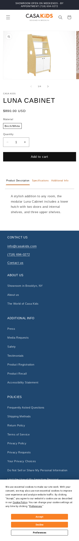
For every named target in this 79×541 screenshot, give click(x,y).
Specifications (40, 180)
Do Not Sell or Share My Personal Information (37, 470)
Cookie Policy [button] (20, 502)
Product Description (18, 180)
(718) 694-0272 (18, 254)
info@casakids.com (22, 246)
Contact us (15, 262)
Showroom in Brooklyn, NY (25, 285)
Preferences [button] (35, 506)
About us (13, 294)
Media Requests (18, 337)
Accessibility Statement (22, 382)
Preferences (39, 532)
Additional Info (59, 180)
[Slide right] (48, 86)
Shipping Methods (19, 416)
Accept (39, 517)
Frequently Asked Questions (25, 407)
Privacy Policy (16, 443)
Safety (11, 346)
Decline (39, 524)
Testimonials (15, 355)
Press (11, 328)
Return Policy (16, 425)
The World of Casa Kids (23, 303)
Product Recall (17, 373)
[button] (8, 17)
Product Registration (20, 364)
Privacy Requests (19, 452)
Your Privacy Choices (21, 461)
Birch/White (12, 126)
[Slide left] (31, 86)
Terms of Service (18, 434)
